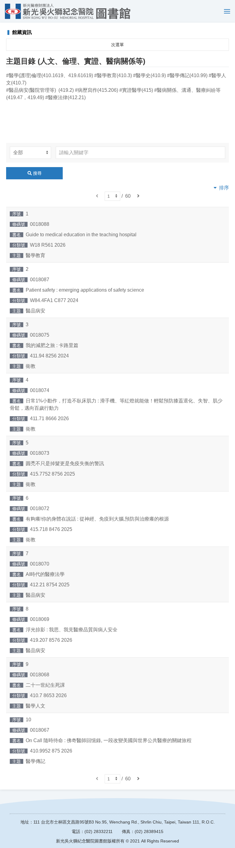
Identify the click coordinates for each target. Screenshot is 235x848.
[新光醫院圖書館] (67, 11)
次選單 (117, 44)
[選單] (225, 11)
